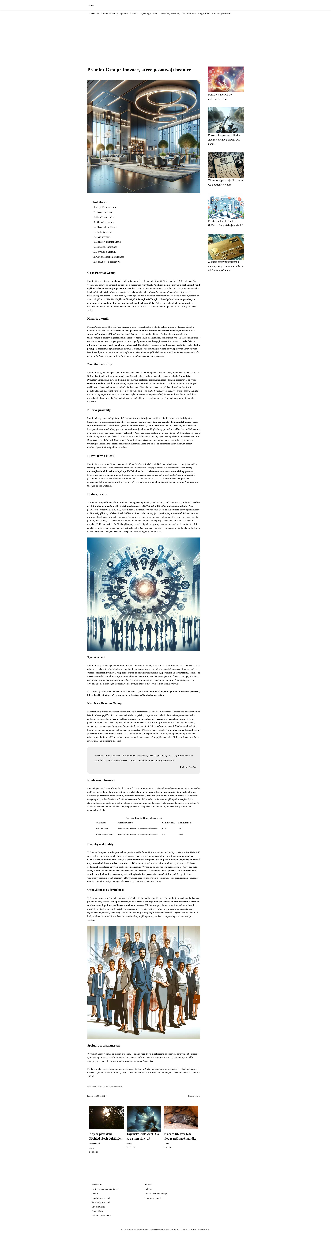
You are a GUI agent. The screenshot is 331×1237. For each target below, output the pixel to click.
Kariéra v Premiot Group (108, 241)
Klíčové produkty (105, 222)
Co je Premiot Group (106, 207)
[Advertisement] (165, 35)
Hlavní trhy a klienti (106, 227)
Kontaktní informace (106, 246)
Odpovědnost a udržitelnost (110, 256)
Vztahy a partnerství (221, 13)
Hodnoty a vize (104, 232)
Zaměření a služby (105, 217)
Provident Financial (139, 387)
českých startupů (125, 788)
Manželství (94, 13)
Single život (203, 13)
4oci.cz (90, 5)
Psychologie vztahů (149, 13)
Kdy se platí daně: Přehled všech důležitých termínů (105, 1138)
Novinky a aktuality (106, 251)
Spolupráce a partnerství (108, 261)
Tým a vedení (103, 236)
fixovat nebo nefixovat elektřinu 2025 (147, 281)
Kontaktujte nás (115, 1086)
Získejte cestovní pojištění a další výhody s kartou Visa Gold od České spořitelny (226, 266)
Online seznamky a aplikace (114, 13)
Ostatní (133, 13)
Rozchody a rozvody (170, 13)
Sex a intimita (189, 13)
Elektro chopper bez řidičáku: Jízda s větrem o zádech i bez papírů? (224, 139)
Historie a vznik (104, 212)
